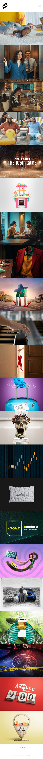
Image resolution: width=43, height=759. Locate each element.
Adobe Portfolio (25, 755)
